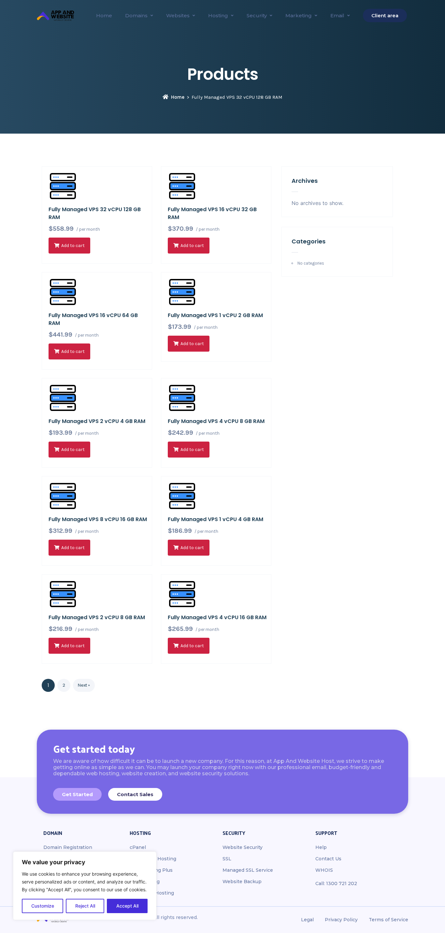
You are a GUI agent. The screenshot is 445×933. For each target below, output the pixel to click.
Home (177, 97)
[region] (84, 886)
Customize (42, 906)
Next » (84, 685)
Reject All (85, 906)
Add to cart (73, 245)
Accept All (127, 906)
